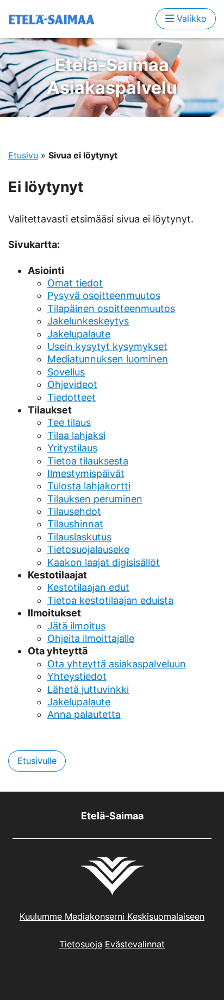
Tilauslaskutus (79, 537)
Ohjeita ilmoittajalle (90, 638)
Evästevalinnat (135, 944)
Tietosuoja (80, 944)
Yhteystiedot (77, 676)
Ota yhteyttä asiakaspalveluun (116, 664)
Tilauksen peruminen (94, 499)
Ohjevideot (72, 384)
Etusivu (23, 155)
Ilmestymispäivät (86, 473)
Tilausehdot (74, 511)
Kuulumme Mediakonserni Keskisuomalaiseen (112, 916)
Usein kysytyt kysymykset (107, 346)
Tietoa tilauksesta (87, 461)
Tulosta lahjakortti (88, 486)
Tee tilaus (69, 422)
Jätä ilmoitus (76, 626)
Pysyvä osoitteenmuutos (103, 295)
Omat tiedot (75, 283)
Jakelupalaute (78, 334)
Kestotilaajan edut (88, 587)
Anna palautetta (84, 714)
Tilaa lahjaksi (76, 435)
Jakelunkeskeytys (88, 321)
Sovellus (66, 372)
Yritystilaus (72, 448)
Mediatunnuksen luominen (107, 359)
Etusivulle (37, 760)
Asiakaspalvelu (112, 76)
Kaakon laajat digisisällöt (103, 562)
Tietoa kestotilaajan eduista (110, 600)
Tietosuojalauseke (88, 549)
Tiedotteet (71, 397)
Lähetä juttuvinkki (88, 689)
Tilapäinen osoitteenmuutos (111, 308)
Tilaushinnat (75, 524)
